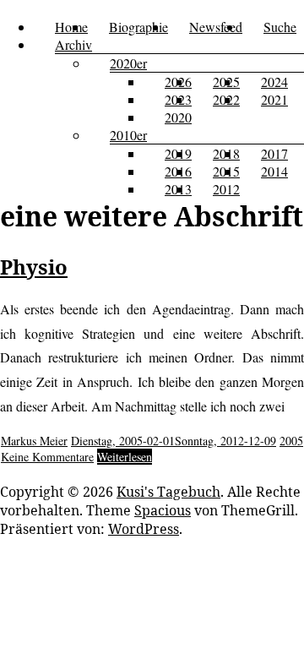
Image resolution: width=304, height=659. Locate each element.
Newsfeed (215, 26)
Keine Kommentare (47, 457)
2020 (178, 117)
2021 (274, 99)
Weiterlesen (124, 457)
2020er (128, 63)
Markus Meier (34, 441)
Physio (34, 266)
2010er (128, 135)
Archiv (73, 44)
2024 (274, 81)
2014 (274, 171)
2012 (226, 189)
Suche (279, 26)
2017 (274, 153)
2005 (291, 441)
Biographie (138, 26)
